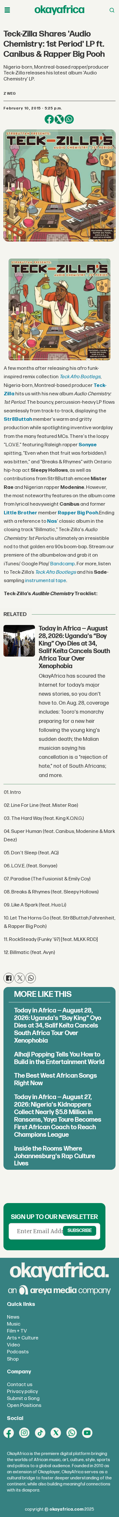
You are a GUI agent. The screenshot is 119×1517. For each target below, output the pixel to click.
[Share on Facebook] (49, 119)
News (13, 1317)
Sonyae (88, 445)
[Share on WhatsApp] (69, 119)
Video (13, 1345)
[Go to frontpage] (59, 10)
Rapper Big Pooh (78, 513)
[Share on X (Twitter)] (59, 119)
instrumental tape (45, 580)
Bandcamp (62, 564)
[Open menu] (7, 10)
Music (14, 1324)
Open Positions (24, 1405)
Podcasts (18, 1352)
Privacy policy (22, 1391)
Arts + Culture (22, 1338)
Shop (13, 1359)
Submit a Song (23, 1398)
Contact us (19, 1384)
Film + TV (17, 1331)
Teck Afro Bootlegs (55, 572)
